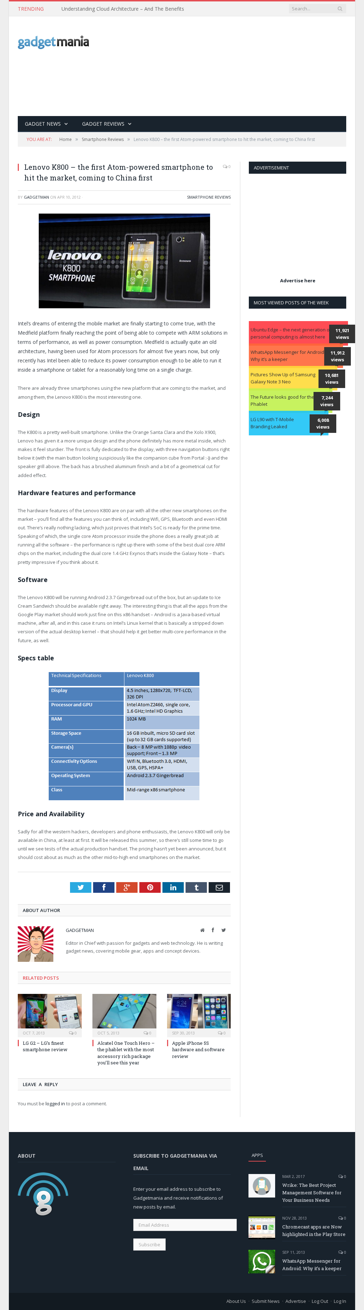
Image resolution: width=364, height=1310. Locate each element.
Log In (340, 1301)
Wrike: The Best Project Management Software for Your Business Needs (312, 1192)
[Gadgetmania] (53, 40)
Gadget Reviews (103, 123)
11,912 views (337, 356)
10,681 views (332, 379)
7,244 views (326, 401)
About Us (236, 1301)
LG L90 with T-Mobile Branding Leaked (272, 423)
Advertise (295, 1301)
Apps (257, 1155)
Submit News (266, 1301)
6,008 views (323, 423)
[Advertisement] (235, 66)
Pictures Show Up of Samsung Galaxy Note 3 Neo (283, 378)
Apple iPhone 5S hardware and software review (198, 1049)
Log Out (320, 1301)
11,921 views (342, 334)
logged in (55, 1103)
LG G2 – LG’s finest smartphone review (45, 1046)
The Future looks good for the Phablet (282, 400)
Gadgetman (36, 197)
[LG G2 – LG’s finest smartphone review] (50, 1015)
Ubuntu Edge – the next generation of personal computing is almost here (291, 333)
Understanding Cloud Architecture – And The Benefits (122, 9)
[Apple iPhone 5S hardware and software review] (199, 1015)
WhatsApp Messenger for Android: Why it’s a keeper (288, 355)
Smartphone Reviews (209, 197)
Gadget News (43, 123)
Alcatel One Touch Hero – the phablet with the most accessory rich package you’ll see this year (126, 1053)
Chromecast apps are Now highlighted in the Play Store (314, 1230)
